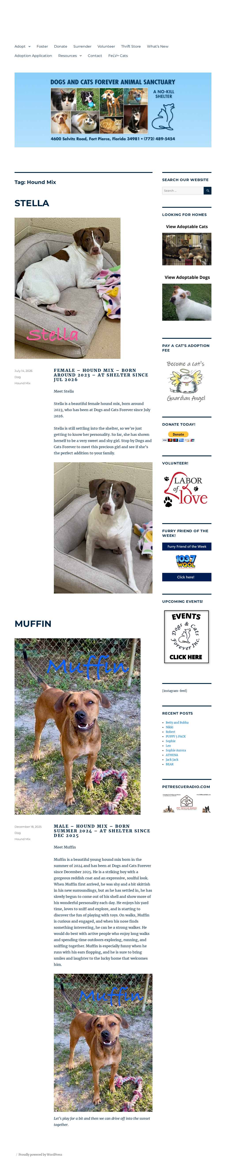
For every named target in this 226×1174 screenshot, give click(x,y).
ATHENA (172, 755)
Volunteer (106, 46)
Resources (67, 56)
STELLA (32, 203)
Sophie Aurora (176, 750)
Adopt (20, 46)
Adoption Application (33, 56)
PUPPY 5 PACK (176, 736)
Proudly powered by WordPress (40, 1155)
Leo (168, 746)
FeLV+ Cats (118, 56)
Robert (170, 732)
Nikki (169, 727)
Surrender (82, 46)
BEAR (169, 764)
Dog (18, 377)
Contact (95, 56)
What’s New (157, 46)
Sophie (170, 741)
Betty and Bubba (177, 723)
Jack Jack (172, 760)
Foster (42, 46)
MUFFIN (33, 623)
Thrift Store (131, 46)
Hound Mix (22, 383)
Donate (60, 46)
